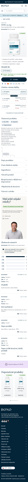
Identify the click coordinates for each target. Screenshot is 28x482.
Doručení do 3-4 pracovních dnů (15, 113)
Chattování (7, 216)
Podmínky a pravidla (6, 473)
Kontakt (5, 218)
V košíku (15, 79)
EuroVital (4, 22)
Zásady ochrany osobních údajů (9, 476)
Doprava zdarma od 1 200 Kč (15, 364)
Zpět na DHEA (6, 19)
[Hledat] (25, 10)
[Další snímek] (23, 44)
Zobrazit (20, 15)
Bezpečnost (21, 476)
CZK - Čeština (7, 468)
